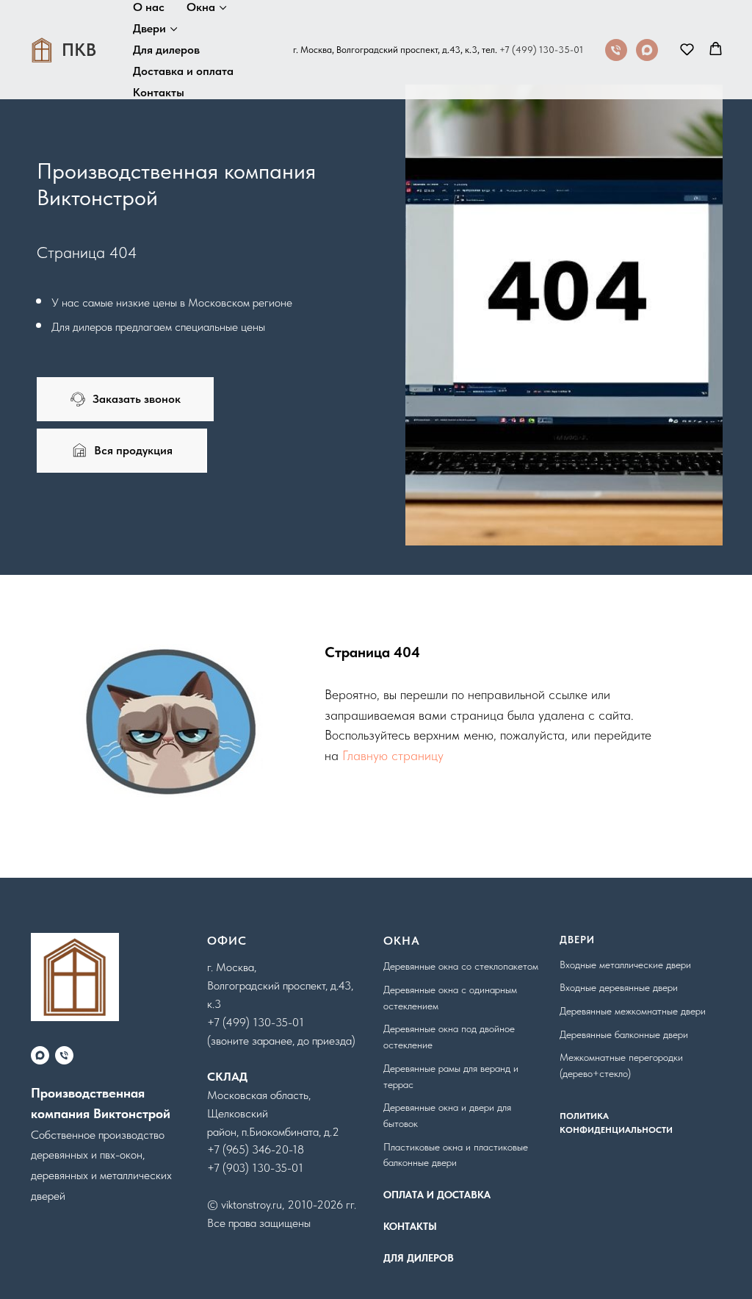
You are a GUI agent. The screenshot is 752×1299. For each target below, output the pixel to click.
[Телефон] (616, 50)
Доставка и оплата (183, 71)
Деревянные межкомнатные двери (633, 1011)
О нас (148, 7)
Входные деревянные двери (619, 987)
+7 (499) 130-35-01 (541, 49)
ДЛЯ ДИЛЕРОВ (418, 1258)
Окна (201, 7)
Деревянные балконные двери (624, 1034)
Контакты (158, 92)
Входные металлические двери (625, 964)
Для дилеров (166, 50)
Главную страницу (393, 755)
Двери (149, 28)
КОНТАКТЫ (410, 1226)
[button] (687, 49)
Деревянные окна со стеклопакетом (460, 966)
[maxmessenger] (647, 50)
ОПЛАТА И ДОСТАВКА (437, 1194)
